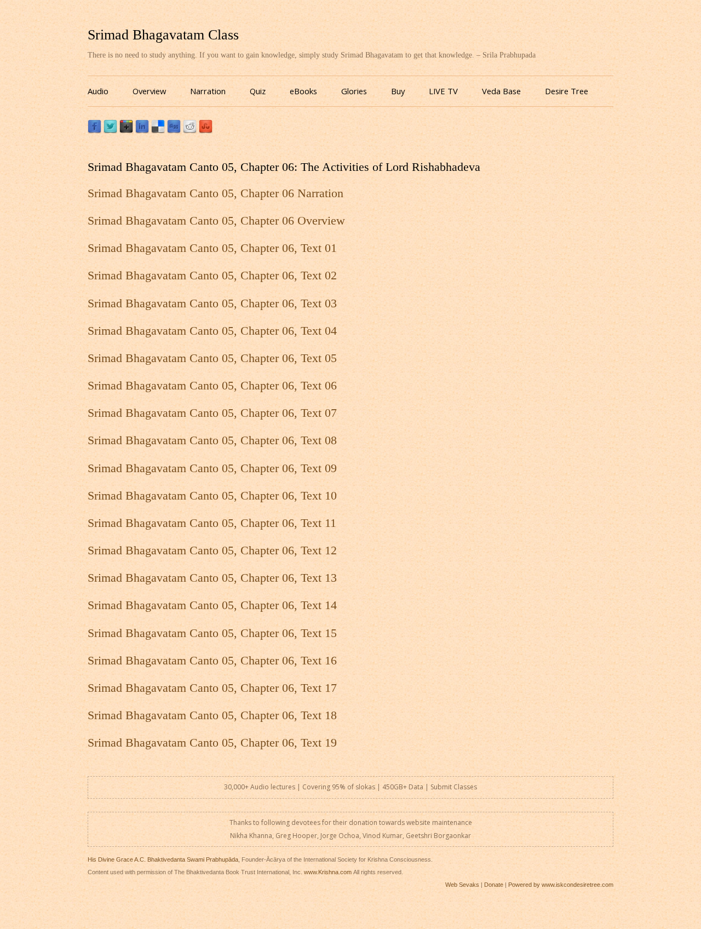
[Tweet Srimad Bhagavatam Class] (110, 130)
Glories (354, 90)
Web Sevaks (462, 884)
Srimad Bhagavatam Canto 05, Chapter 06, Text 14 (212, 605)
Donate (493, 884)
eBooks (303, 90)
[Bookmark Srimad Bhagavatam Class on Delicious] (158, 130)
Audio (98, 90)
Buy (398, 90)
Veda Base (501, 90)
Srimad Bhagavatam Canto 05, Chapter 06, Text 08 (212, 440)
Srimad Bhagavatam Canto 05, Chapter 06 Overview (216, 220)
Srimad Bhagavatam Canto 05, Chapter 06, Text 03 (212, 303)
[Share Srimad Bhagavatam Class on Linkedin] (142, 130)
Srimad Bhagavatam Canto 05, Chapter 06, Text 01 (212, 248)
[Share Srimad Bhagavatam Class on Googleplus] (126, 130)
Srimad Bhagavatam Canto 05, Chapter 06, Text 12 (212, 550)
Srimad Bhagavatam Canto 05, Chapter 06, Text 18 (212, 715)
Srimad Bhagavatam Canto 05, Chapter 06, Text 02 (212, 275)
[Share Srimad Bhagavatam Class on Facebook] (94, 130)
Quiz (258, 90)
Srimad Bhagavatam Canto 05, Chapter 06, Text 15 (212, 633)
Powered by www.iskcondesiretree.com (560, 884)
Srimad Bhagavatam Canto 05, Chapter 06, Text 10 (212, 495)
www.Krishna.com (328, 872)
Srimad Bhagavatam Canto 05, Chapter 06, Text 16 (212, 660)
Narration (208, 90)
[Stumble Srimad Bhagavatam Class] (205, 130)
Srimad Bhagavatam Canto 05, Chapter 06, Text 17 (212, 688)
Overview (149, 90)
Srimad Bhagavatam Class (163, 35)
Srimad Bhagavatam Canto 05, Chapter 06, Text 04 (212, 330)
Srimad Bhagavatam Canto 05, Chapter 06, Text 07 (212, 413)
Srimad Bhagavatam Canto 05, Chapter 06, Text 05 (212, 358)
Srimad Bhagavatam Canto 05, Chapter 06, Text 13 (212, 577)
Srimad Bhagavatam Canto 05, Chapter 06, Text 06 (212, 385)
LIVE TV (443, 90)
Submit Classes (453, 787)
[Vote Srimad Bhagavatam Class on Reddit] (190, 130)
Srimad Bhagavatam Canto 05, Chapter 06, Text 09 (212, 468)
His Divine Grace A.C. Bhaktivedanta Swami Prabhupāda (163, 859)
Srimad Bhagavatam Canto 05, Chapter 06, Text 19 (212, 742)
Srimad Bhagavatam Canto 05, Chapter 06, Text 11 (212, 523)
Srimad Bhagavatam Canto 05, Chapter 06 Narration (215, 193)
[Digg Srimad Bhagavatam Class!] (174, 130)
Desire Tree (566, 90)
